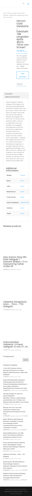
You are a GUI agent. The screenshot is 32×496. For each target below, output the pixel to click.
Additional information (12, 97)
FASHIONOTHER (24, 202)
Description (8, 94)
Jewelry (22, 197)
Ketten (15, 13)
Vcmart (22, 186)
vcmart (22, 181)
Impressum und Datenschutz (13, 491)
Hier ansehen (22, 75)
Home (4, 13)
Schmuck (9, 13)
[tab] (16, 93)
